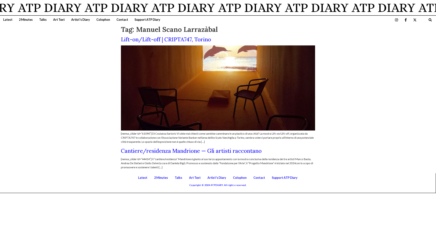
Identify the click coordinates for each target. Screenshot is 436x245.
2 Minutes (26, 19)
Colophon (103, 19)
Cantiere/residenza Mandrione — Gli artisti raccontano (191, 150)
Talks (43, 19)
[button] (430, 20)
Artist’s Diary (80, 19)
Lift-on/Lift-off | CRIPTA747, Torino (166, 39)
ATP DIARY (43, 8)
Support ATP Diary (147, 19)
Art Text (59, 19)
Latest (7, 19)
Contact (122, 19)
